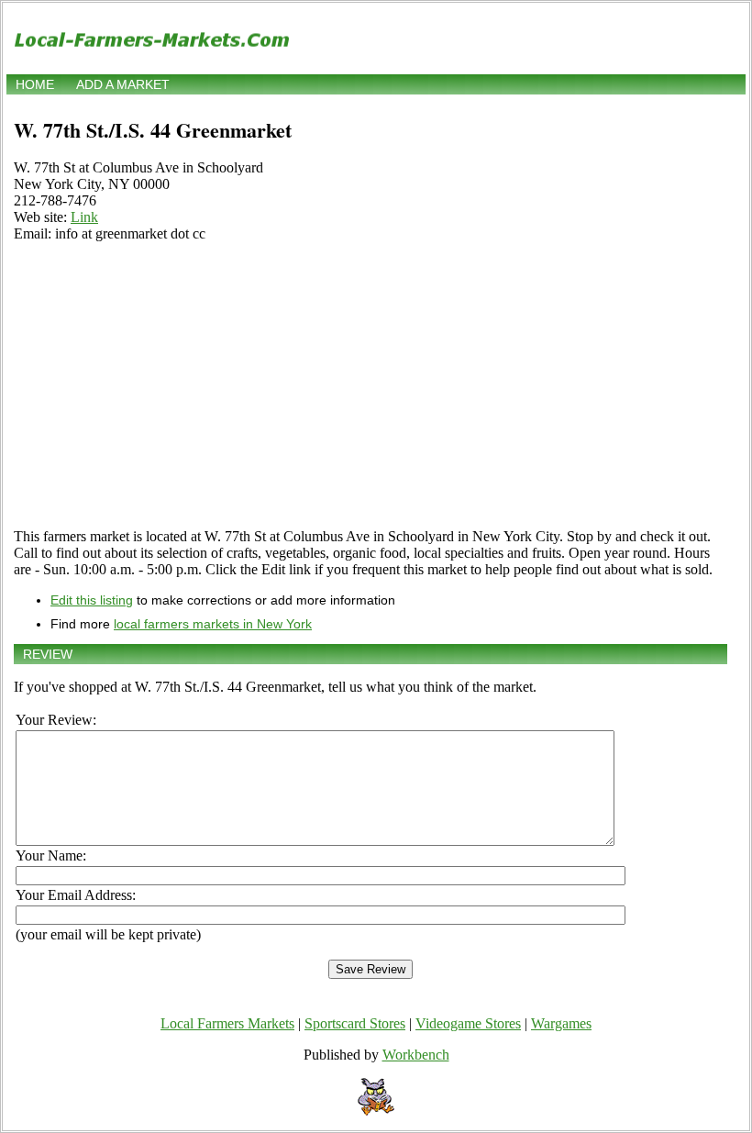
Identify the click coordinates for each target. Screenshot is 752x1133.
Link (84, 217)
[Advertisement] (370, 385)
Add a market (123, 84)
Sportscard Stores (354, 1023)
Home (35, 84)
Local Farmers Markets (227, 1023)
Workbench (415, 1054)
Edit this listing (91, 600)
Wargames (561, 1023)
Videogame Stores (468, 1023)
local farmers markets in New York (213, 623)
